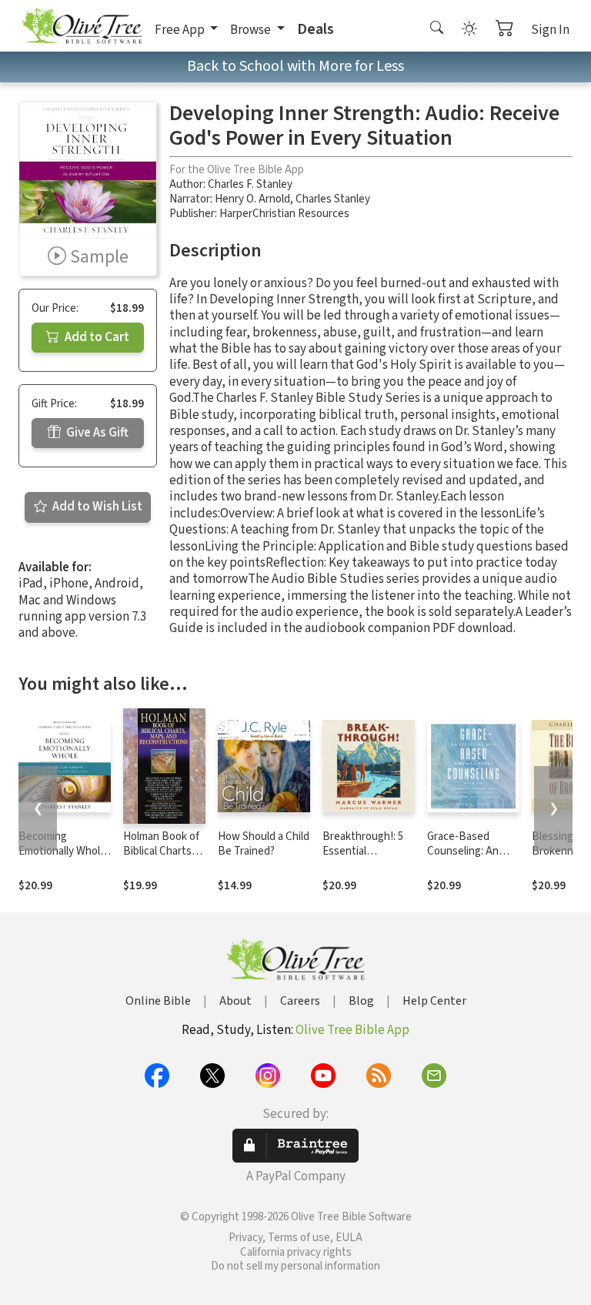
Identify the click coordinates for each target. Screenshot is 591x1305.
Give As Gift (96, 432)
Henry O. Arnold (252, 199)
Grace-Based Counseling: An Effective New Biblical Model (463, 858)
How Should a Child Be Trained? (263, 843)
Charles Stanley (333, 199)
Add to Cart (95, 337)
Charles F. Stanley (250, 184)
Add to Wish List (96, 506)
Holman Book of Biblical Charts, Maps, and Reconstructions (163, 858)
